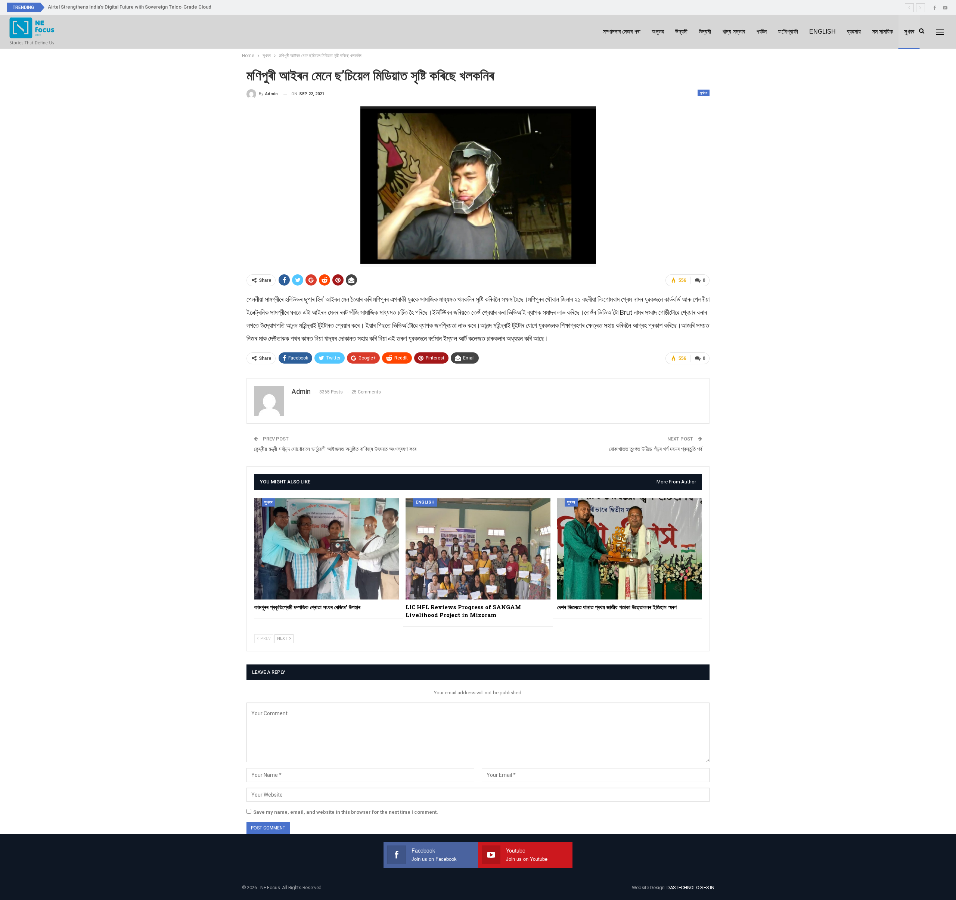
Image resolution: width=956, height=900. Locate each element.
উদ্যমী (681, 31)
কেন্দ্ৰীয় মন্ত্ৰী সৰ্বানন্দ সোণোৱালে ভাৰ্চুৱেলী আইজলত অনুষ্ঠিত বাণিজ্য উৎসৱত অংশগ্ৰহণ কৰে (335, 449)
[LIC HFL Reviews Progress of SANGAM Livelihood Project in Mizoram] (478, 549)
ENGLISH (822, 31)
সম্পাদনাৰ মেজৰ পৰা (621, 31)
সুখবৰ (909, 31)
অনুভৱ (658, 31)
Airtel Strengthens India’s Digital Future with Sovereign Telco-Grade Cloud (129, 7)
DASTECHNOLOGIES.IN (690, 887)
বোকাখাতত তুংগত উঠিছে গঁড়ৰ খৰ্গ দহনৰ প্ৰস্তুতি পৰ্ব (655, 449)
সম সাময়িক (882, 31)
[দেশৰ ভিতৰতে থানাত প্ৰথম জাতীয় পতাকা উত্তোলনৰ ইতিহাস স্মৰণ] (629, 549)
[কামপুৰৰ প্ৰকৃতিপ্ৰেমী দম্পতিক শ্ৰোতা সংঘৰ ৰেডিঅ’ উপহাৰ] (326, 549)
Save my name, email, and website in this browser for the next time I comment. (345, 812)
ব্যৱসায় (854, 31)
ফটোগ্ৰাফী (788, 31)
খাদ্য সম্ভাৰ (733, 31)
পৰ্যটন (761, 31)
